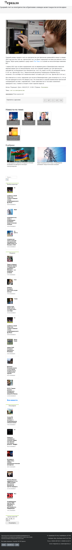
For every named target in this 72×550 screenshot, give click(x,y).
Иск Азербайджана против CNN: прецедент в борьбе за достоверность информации (11, 501)
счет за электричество (17, 90)
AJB (17, 544)
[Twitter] (49, 100)
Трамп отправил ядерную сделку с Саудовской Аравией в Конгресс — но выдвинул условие (12, 268)
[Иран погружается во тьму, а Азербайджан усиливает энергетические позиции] (51, 154)
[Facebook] (45, 100)
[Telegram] (57, 100)
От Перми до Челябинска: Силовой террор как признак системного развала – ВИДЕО (12, 437)
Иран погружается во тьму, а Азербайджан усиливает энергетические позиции (49, 163)
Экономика (44, 87)
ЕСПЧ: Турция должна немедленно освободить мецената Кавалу (12, 391)
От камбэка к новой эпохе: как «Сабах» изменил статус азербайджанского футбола (12, 195)
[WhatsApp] (53, 100)
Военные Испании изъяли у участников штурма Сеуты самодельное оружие (12, 370)
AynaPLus (10, 544)
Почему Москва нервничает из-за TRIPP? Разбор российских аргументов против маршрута (12, 483)
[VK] (61, 100)
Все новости (12, 400)
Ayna (3, 544)
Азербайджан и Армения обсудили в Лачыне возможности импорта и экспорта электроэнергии (20, 164)
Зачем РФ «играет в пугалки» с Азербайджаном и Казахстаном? (12, 419)
